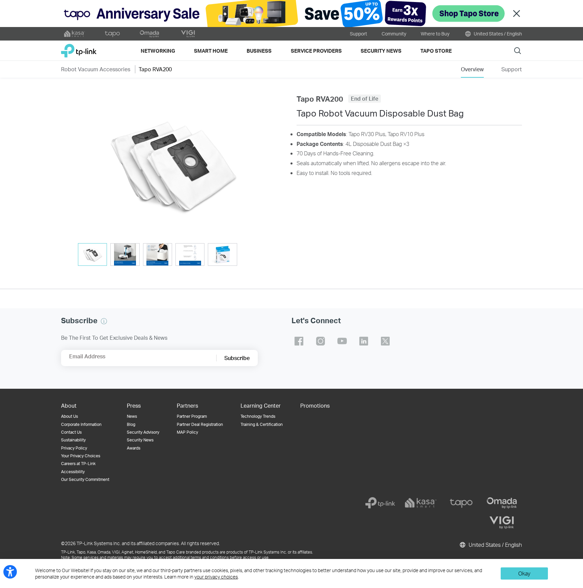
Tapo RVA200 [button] (155, 69)
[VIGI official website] (187, 33)
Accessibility (73, 471)
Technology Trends (258, 416)
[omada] (501, 503)
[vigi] (501, 522)
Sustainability (73, 439)
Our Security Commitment (85, 479)
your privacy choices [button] (216, 577)
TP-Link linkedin (363, 341)
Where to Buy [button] (435, 33)
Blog (131, 424)
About (69, 405)
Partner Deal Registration (200, 424)
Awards (133, 448)
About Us (69, 416)
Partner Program (192, 416)
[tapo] (461, 503)
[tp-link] (380, 503)
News (132, 416)
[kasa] (420, 503)
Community (394, 33)
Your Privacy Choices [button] (80, 455)
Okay (524, 573)
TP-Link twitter (385, 341)
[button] (174, 166)
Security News (140, 439)
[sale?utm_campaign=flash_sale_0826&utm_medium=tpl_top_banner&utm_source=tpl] (291, 13)
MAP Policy (187, 432)
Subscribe (237, 357)
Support (358, 33)
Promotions (315, 405)
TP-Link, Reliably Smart (78, 48)
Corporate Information (81, 424)
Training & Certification (262, 424)
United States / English (497, 33)
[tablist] (174, 255)
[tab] (92, 254)
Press (134, 405)
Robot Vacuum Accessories (95, 69)
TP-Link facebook (299, 341)
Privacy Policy (74, 448)
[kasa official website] (74, 33)
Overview (472, 69)
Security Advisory (143, 432)
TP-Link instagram (320, 341)
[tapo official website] (112, 33)
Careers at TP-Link (78, 463)
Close (516, 13)
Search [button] (517, 50)
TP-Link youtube (342, 341)
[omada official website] (150, 33)
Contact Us (71, 432)
